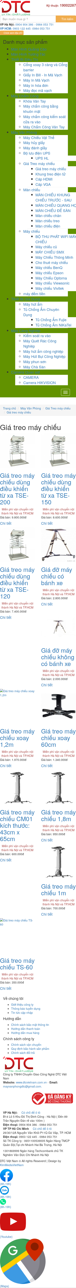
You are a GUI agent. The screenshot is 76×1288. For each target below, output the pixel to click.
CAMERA (31, 377)
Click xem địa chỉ (12, 32)
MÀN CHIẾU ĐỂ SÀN (53, 210)
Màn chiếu (31, 189)
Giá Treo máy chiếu (39, 163)
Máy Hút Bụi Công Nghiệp (44, 356)
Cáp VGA (43, 184)
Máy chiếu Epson (49, 272)
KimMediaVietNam (12, 1165)
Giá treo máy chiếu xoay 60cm (58, 738)
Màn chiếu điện (47, 226)
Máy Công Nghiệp (25, 330)
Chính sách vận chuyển (26, 1045)
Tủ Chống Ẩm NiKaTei (53, 324)
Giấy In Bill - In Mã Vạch (42, 74)
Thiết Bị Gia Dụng (25, 298)
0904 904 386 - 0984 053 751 (34, 24)
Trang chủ (9, 408)
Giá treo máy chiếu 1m (58, 889)
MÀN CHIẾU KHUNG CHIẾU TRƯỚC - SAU (53, 197)
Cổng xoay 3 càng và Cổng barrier (45, 67)
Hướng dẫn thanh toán (25, 1029)
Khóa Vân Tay (34, 101)
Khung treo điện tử (50, 174)
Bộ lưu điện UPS (36, 153)
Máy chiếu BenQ (48, 267)
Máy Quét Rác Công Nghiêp (39, 343)
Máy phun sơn (34, 361)
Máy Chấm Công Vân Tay (44, 126)
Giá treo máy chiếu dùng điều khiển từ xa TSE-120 (17, 582)
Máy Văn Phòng (24, 132)
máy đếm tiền (34, 293)
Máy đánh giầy (35, 147)
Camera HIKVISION (39, 382)
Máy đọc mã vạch (37, 90)
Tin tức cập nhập (22, 1013)
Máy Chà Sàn (34, 366)
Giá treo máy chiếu (50, 168)
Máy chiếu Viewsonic (52, 283)
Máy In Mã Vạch (36, 80)
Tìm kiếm (67, 19)
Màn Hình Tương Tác (28, 54)
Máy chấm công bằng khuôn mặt (40, 108)
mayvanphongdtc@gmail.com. (22, 1086)
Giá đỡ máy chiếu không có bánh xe (57, 657)
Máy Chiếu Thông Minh (54, 257)
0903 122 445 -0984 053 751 (31, 28)
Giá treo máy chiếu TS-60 (17, 963)
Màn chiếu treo (47, 220)
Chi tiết (5, 523)
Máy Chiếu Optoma (51, 277)
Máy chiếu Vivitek (49, 288)
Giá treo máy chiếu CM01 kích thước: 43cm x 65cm (17, 825)
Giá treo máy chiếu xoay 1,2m (17, 738)
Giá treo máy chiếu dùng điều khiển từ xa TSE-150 (58, 488)
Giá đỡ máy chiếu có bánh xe (56, 576)
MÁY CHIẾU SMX (49, 251)
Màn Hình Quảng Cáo (29, 49)
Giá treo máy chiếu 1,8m (58, 815)
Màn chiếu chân (48, 215)
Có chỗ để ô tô (30, 1112)
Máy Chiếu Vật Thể (38, 137)
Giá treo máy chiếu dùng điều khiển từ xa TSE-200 (17, 488)
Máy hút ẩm (32, 304)
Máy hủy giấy (34, 142)
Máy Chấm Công (25, 95)
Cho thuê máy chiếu (51, 262)
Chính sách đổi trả (23, 1053)
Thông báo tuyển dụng (25, 1009)
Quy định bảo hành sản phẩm (30, 1049)
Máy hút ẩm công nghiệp (43, 351)
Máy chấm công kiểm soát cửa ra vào (44, 119)
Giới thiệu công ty (22, 1004)
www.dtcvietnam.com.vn (31, 1082)
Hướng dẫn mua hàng (25, 1033)
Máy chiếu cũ (46, 246)
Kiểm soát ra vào (37, 335)
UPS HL (42, 158)
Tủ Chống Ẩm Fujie (50, 319)
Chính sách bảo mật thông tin (30, 1025)
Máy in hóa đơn (35, 85)
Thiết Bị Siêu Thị (24, 59)
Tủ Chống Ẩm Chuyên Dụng (41, 312)
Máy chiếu (31, 231)
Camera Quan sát (25, 372)
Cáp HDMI (43, 179)
